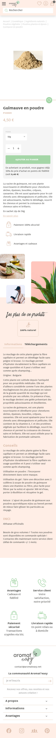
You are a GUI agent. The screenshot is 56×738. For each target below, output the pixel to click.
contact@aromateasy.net (28, 667)
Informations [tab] (13, 344)
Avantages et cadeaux (25, 244)
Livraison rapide (22, 235)
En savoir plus (10, 216)
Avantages (14, 591)
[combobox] (16, 137)
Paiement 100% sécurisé (27, 225)
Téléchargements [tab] (36, 344)
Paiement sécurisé (14, 625)
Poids (8, 132)
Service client (42, 591)
